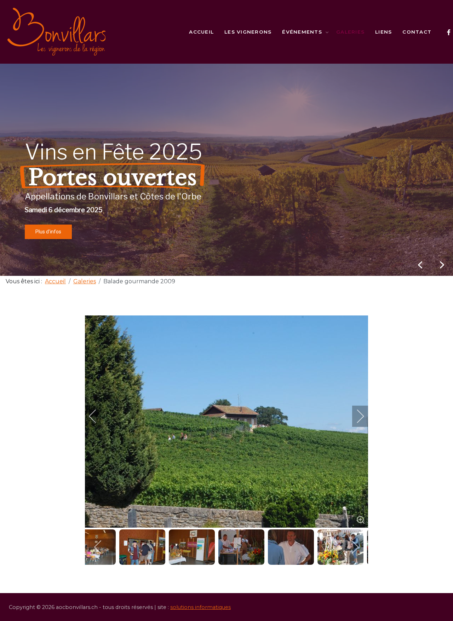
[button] (442, 265)
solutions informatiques (200, 607)
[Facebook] (448, 32)
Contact (416, 32)
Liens (383, 32)
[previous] (97, 416)
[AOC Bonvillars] (56, 32)
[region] (226, 170)
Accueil (201, 32)
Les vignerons (247, 32)
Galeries (350, 32)
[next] (355, 416)
